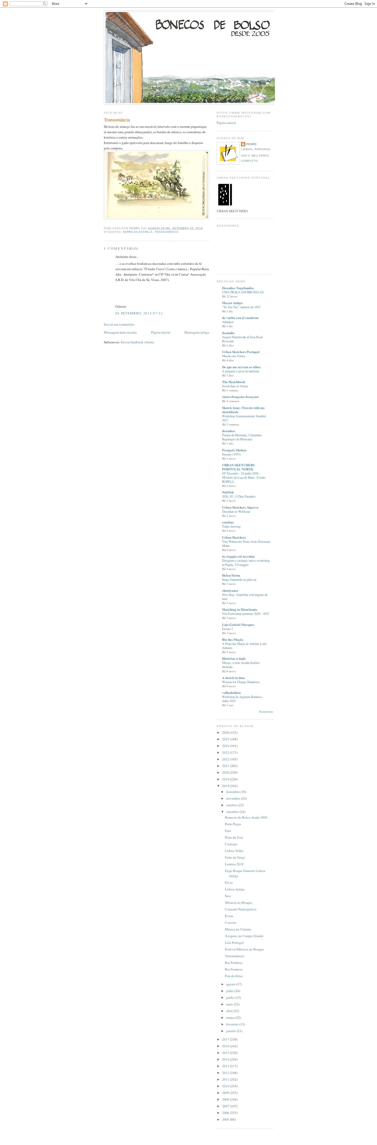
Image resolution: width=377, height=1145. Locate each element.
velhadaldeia (231, 692)
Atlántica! (228, 322)
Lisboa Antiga (235, 889)
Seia (228, 896)
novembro (233, 798)
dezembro (233, 791)
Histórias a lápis (234, 658)
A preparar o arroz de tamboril (240, 371)
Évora (229, 916)
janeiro (231, 1030)
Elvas (229, 882)
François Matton (234, 450)
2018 (226, 785)
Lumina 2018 (234, 864)
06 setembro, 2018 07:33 (139, 313)
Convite (230, 922)
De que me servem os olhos (241, 366)
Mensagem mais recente (120, 332)
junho (230, 997)
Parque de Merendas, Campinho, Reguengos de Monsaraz (242, 437)
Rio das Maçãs (232, 639)
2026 (226, 732)
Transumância (166, 231)
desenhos (228, 430)
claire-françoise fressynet (240, 396)
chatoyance (230, 590)
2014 (226, 1059)
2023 (226, 752)
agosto (231, 984)
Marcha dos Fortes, (234, 356)
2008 (226, 1099)
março (230, 1017)
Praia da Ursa (234, 837)
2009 (226, 1092)
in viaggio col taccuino (238, 556)
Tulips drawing (231, 526)
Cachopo (231, 844)
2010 (226, 1086)
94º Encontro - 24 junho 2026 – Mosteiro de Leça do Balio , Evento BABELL (243, 477)
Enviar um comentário (119, 324)
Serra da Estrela (138, 231)
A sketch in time (233, 677)
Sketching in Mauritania (239, 609)
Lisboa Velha (234, 850)
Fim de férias (234, 976)
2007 (226, 1106)
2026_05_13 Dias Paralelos (239, 496)
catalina (228, 522)
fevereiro (232, 1024)
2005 (226, 1119)
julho (230, 990)
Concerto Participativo (240, 909)
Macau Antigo (232, 302)
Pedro (251, 144)
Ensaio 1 (227, 629)
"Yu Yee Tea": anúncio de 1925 (241, 307)
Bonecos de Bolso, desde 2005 (246, 817)
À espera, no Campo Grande (244, 936)
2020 (226, 772)
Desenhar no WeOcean (236, 511)
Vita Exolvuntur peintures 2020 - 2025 (245, 614)
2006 (226, 1112)
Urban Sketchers (234, 537)
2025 (226, 739)
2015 (226, 1052)
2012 (226, 1072)
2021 (226, 765)
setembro (233, 811)
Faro (228, 830)
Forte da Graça (235, 857)
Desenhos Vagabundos (238, 287)
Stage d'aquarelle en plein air (239, 579)
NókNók (228, 492)
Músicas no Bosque (238, 902)
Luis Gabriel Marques (238, 624)
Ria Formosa (233, 962)
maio (230, 1004)
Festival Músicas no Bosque (244, 949)
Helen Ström (231, 575)
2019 (226, 779)
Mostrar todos (266, 711)
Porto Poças (233, 824)
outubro (232, 805)
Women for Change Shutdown (241, 682)
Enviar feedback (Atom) (137, 342)
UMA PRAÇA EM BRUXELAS (243, 292)
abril (229, 1010)
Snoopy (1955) (231, 454)
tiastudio (228, 332)
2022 (226, 759)
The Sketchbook (233, 381)
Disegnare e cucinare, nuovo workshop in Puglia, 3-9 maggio (246, 562)
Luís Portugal (234, 942)
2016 (226, 1046)
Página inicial (160, 332)
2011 (226, 1079)
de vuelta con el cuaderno (240, 317)
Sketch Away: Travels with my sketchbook (243, 409)
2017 (226, 1039)
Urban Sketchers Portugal (241, 351)
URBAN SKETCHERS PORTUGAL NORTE (238, 466)
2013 (226, 1066)
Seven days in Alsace (235, 386)
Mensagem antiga (196, 332)
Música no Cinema (238, 929)
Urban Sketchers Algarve (240, 507)
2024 (226, 745)
